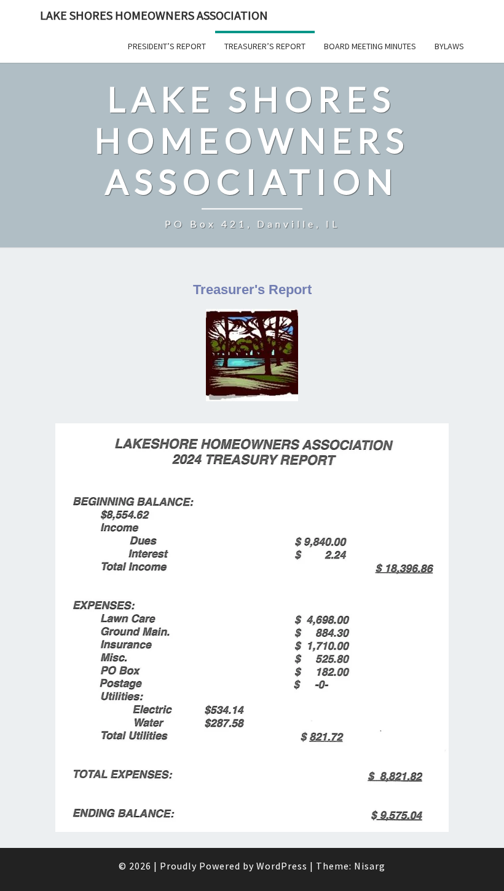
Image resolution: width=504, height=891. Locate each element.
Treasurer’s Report (264, 46)
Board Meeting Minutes (370, 46)
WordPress (281, 866)
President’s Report (167, 46)
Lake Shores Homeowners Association (154, 15)
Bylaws (449, 46)
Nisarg (369, 866)
